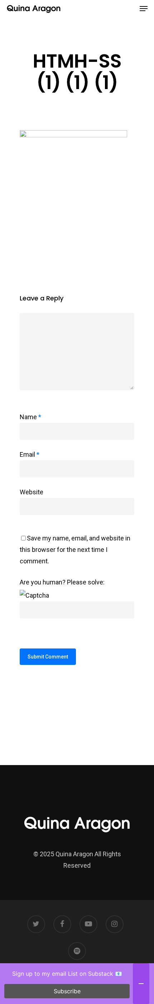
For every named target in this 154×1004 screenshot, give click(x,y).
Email (29, 454)
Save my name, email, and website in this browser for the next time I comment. (75, 549)
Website (31, 492)
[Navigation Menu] (144, 8)
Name (30, 417)
